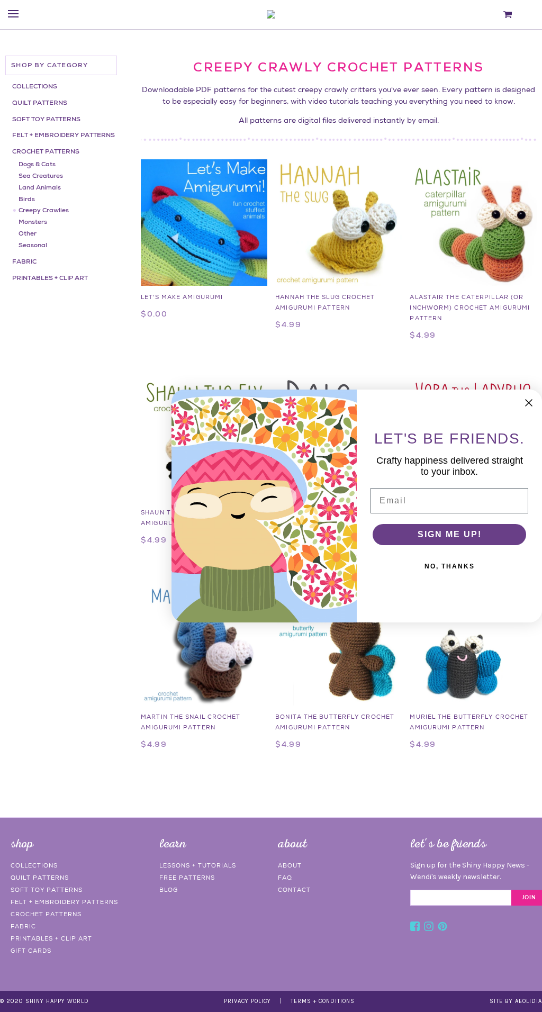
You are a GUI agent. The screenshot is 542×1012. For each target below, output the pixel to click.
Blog (168, 889)
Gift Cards (31, 950)
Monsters (33, 222)
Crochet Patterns (45, 151)
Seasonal (33, 245)
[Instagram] (428, 927)
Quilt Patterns (39, 102)
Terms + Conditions (323, 1001)
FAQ (285, 877)
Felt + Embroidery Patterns (63, 135)
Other (28, 233)
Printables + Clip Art (50, 278)
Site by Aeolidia (516, 1001)
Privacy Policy (247, 1001)
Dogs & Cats (37, 164)
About (290, 865)
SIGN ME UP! (450, 534)
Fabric (24, 261)
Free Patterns (187, 877)
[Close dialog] (529, 403)
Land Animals (40, 187)
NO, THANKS (449, 566)
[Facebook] (415, 927)
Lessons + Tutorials (197, 865)
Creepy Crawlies (44, 210)
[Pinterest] (442, 927)
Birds (27, 199)
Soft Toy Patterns (46, 119)
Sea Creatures (41, 175)
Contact (294, 889)
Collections (34, 86)
